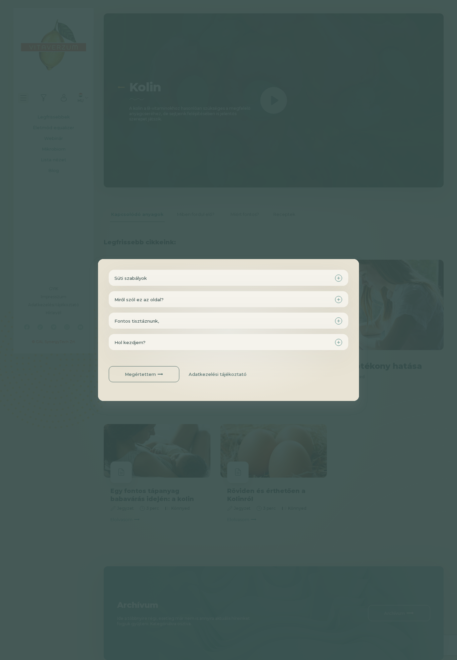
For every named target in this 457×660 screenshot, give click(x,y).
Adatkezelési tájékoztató (218, 374)
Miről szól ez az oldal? (139, 299)
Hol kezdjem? (130, 342)
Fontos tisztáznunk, (136, 321)
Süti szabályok (130, 278)
